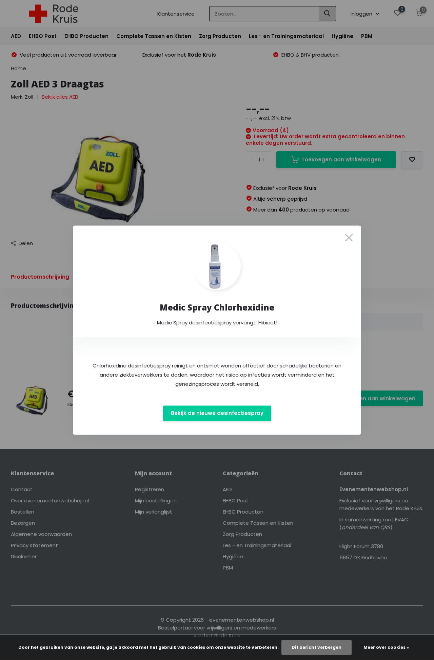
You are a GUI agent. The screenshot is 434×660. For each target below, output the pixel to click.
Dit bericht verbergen (316, 647)
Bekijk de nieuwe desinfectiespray (217, 413)
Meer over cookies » (386, 647)
